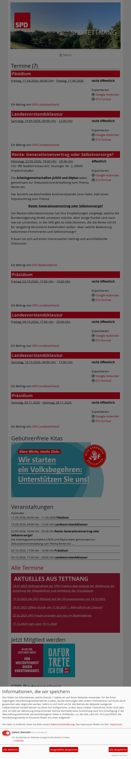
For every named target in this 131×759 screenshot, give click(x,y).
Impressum (116, 724)
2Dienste (18, 740)
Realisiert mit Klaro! (119, 755)
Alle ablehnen (10, 749)
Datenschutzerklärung (62, 724)
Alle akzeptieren (118, 749)
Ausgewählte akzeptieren (63, 749)
